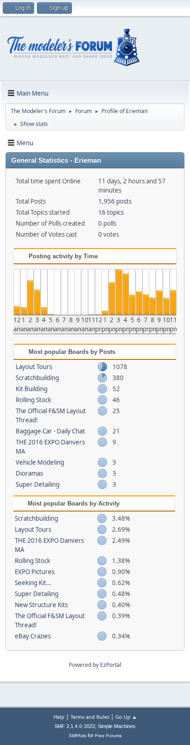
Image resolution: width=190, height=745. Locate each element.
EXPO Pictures (34, 572)
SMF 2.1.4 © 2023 (74, 726)
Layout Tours (34, 367)
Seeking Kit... (33, 583)
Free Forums (108, 735)
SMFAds (77, 735)
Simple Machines (117, 726)
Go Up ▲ (126, 716)
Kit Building (32, 389)
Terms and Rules (90, 716)
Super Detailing (37, 484)
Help (59, 716)
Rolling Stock (33, 400)
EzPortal (110, 665)
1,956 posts (114, 201)
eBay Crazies (33, 636)
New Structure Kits (41, 605)
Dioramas (29, 473)
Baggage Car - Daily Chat (50, 431)
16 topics (111, 212)
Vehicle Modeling (40, 462)
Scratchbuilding (37, 378)
